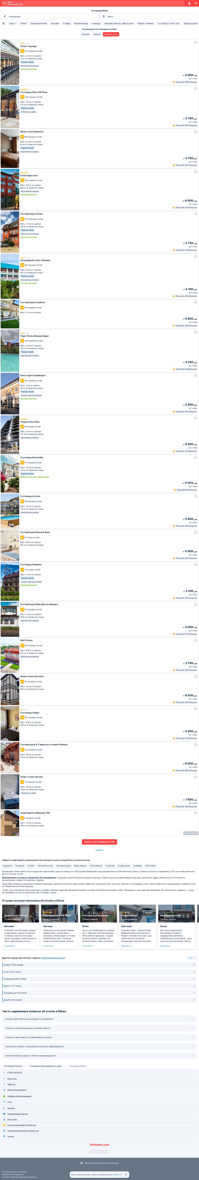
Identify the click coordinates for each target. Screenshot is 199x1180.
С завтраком (124, 865)
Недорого (7, 865)
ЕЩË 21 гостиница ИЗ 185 (99, 842)
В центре (20, 865)
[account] (189, 3)
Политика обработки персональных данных (19, 1177)
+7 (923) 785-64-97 (14, 1072)
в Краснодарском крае (53, 957)
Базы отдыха (80, 865)
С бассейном (96, 865)
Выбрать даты (111, 34)
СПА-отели (150, 865)
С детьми (109, 865)
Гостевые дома (63, 865)
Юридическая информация (12, 1174)
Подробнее (9, 946)
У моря (30, 865)
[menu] (196, 3)
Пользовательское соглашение (14, 1172)
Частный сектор (45, 865)
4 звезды (137, 865)
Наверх (99, 850)
